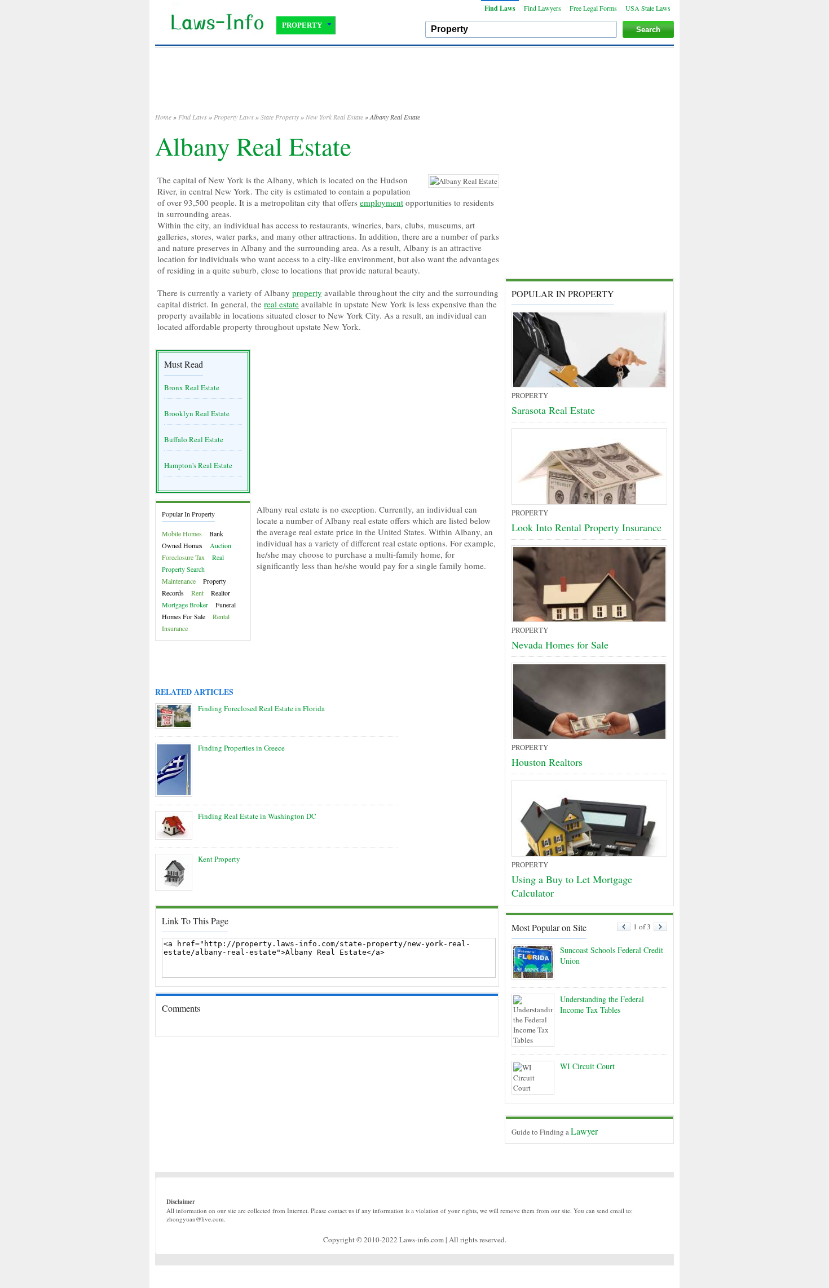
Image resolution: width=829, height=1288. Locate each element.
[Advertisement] (414, 84)
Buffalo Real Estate (193, 439)
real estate (281, 304)
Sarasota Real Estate (553, 410)
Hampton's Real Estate (198, 465)
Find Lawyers (542, 7)
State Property (280, 116)
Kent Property (219, 859)
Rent (197, 592)
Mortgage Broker (185, 604)
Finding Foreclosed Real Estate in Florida (261, 708)
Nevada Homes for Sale (559, 644)
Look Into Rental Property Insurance (586, 527)
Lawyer (584, 1131)
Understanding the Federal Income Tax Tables (602, 1004)
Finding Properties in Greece (241, 748)
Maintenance (179, 580)
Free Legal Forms (593, 7)
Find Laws (499, 8)
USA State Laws (648, 7)
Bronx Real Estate (191, 387)
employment (381, 202)
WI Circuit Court (587, 1066)
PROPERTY (302, 25)
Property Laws (234, 116)
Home (163, 116)
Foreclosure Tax (183, 557)
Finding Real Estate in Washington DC (257, 816)
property (307, 292)
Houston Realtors (547, 762)
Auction (220, 545)
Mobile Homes (182, 533)
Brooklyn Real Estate (197, 413)
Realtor (220, 592)
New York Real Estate (334, 116)
